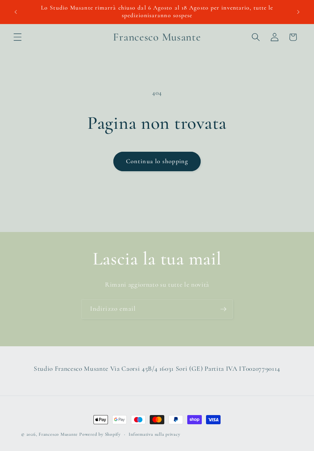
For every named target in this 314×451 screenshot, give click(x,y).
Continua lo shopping (157, 161)
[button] (17, 37)
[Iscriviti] (223, 309)
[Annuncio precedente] (15, 11)
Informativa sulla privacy (154, 434)
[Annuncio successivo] (298, 11)
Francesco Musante (58, 434)
